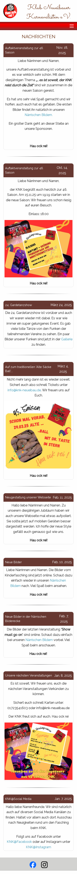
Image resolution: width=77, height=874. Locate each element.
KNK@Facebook (19, 842)
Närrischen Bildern (39, 640)
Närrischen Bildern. (39, 115)
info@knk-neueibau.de (24, 390)
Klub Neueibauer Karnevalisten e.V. (48, 12)
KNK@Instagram (38, 847)
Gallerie (66, 339)
